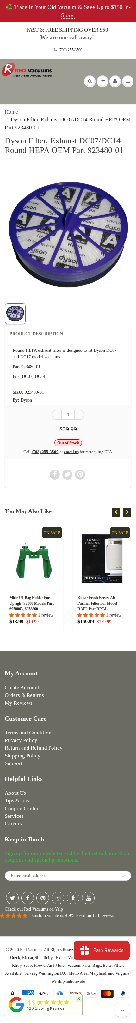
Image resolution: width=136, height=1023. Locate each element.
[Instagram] (58, 898)
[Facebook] (27, 898)
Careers (13, 824)
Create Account (22, 688)
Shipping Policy (22, 756)
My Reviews (19, 703)
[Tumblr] (73, 898)
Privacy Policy (21, 740)
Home (11, 112)
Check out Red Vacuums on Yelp (34, 909)
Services (14, 816)
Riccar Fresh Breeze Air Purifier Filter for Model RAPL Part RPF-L (97, 603)
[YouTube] (88, 898)
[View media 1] (15, 313)
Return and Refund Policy (34, 748)
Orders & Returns (24, 695)
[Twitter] (12, 898)
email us (71, 451)
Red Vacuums (31, 949)
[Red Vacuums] (16, 1012)
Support (13, 763)
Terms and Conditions (29, 733)
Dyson (26, 400)
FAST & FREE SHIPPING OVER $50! (68, 30)
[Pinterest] (42, 898)
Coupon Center (22, 808)
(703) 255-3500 (70, 50)
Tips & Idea (18, 801)
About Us (15, 793)
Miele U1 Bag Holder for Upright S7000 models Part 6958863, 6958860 (31, 603)
